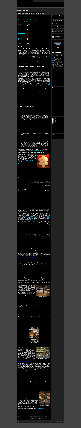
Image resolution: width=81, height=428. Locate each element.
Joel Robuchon (20, 24)
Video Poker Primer (55, 85)
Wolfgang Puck (26, 216)
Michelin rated (31, 218)
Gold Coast (43, 278)
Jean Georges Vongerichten (35, 182)
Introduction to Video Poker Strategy (57, 84)
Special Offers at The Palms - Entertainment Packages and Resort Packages (57, 24)
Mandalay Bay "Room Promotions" (56, 20)
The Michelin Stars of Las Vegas (26, 16)
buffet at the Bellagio (47, 227)
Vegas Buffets (42, 418)
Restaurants (54, 124)
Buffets (19, 190)
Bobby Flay (34, 217)
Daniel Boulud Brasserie (21, 33)
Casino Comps (55, 120)
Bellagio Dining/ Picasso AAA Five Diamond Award (25, 160)
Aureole (19, 30)
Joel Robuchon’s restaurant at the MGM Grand (36, 150)
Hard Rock (47, 181)
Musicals (54, 123)
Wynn (48, 185)
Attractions (54, 118)
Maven (21, 416)
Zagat (49, 185)
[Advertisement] (34, 4)
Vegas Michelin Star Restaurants (40, 13)
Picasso (46, 184)
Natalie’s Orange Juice (33, 238)
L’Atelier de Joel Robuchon (22, 35)
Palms (44, 184)
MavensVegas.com (41, 408)
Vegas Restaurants (25, 13)
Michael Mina (20, 38)
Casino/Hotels (55, 121)
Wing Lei (46, 185)
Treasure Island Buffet (37, 418)
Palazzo (43, 184)
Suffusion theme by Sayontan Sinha (60, 421)
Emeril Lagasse (46, 416)
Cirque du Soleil (55, 122)
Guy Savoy (19, 26)
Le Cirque (43, 182)
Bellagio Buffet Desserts (38, 416)
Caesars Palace (34, 181)
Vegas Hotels (19, 13)
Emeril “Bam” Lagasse (46, 216)
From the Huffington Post (23, 268)
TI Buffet (34, 418)
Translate (58, 53)
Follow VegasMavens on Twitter (58, 37)
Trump (44, 185)
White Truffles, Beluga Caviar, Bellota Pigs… (24, 163)
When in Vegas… (22, 189)
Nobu (19, 40)
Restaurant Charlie (21, 43)
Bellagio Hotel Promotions (55, 15)
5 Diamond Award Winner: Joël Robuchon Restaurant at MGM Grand (28, 19)
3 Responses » (48, 190)
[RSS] (58, 47)
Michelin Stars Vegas (36, 184)
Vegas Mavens (23, 10)
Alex (18, 25)
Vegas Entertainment (32, 13)
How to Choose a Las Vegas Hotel (57, 55)
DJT (18, 34)
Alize (18, 29)
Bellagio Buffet (34, 416)
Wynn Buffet (49, 418)
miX (18, 39)
